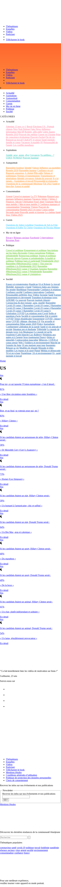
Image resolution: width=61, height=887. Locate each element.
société (30, 850)
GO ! (6, 800)
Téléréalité (41, 329)
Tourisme (49, 201)
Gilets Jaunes (49, 132)
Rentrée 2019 (12, 134)
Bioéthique (21, 289)
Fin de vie (50, 137)
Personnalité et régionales (46, 181)
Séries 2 (53, 199)
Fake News (35, 129)
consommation (7, 853)
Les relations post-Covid (36, 313)
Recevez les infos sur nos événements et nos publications (28, 794)
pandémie (54, 847)
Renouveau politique (28, 255)
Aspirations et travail (23, 181)
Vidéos (9, 31)
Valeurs (35, 168)
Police (40, 324)
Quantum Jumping (38, 269)
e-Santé (28, 287)
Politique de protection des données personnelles (28, 777)
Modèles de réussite (28, 348)
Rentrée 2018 (12, 170)
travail (37, 847)
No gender (11, 289)
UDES (9, 158)
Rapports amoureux (15, 173)
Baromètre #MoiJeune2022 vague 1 (22, 263)
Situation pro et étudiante (24, 329)
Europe (57, 295)
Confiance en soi (45, 170)
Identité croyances (25, 178)
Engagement (38, 318)
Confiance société (14, 292)
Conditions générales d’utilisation (21, 775)
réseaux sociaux (7, 850)
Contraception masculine (26, 340)
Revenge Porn (12, 240)
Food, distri (39, 201)
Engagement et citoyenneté (18, 297)
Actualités (35, 142)
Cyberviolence (46, 237)
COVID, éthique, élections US (26, 321)
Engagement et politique (35, 250)
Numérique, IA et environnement (36, 353)
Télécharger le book (15, 39)
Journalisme (49, 324)
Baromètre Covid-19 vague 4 (37, 308)
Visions (34, 207)
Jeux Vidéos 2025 (14, 215)
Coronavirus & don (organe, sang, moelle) (25, 303)
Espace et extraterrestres (17, 284)
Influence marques (23, 199)
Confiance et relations (50, 289)
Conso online (48, 209)
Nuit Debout (24, 129)
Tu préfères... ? (47, 155)
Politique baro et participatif (27, 261)
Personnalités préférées (16, 295)
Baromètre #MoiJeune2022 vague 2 (26, 267)
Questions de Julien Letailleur (20, 225)
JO (41, 142)
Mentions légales (14, 772)
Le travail (55, 284)
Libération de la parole (29, 326)
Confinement (12, 326)
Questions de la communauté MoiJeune (24, 183)
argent (23, 850)
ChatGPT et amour (32, 140)
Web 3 (21, 342)
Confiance (49, 292)
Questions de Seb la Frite (46, 225)
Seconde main (12, 212)
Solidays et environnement (37, 342)
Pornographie (33, 289)
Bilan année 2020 (28, 324)
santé (14, 847)
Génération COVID (15, 313)
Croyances (35, 155)
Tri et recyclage (13, 353)
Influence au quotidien (50, 168)
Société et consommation (33, 316)
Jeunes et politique (47, 255)
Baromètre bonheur (15, 168)
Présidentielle (36, 271)
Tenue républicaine (23, 318)
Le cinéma (50, 212)
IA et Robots (44, 284)
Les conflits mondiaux (23, 145)
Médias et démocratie (51, 350)
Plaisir (37, 350)
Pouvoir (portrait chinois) (38, 300)
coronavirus (5, 847)
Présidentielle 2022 (50, 261)
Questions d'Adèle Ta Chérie (19, 227)
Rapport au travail (14, 140)
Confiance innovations (33, 292)
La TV (34, 196)
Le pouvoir (21, 300)
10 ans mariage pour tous (33, 345)
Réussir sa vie (12, 348)
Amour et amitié (22, 186)
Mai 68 (20, 132)
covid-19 (21, 847)
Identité (28, 168)
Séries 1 (45, 199)
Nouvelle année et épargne (32, 212)
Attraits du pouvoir (43, 178)
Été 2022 (47, 183)
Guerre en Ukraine (46, 134)
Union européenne (36, 253)
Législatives (35, 274)
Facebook (34, 237)
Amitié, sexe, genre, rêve (17, 155)
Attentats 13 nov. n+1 (16, 126)
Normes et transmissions (28, 176)
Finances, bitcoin (14, 201)
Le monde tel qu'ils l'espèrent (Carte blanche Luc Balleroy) (29, 333)
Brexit (29, 126)
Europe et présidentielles (32, 258)
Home (3, 361)
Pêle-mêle (38, 173)
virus (17, 850)
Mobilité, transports (15, 287)
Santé (58, 212)
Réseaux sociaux (21, 237)
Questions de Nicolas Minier (46, 227)
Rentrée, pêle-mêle (33, 132)
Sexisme (44, 295)
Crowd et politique (14, 250)
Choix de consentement (17, 780)
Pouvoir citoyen (13, 258)
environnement (41, 850)
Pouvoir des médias (28, 134)
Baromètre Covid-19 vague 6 (37, 311)
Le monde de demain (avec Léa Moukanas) (32, 330)
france (27, 853)
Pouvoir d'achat (37, 137)
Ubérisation (27, 201)
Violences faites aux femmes (45, 287)
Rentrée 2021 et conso (30, 209)
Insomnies (50, 345)
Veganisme (25, 207)
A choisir (29, 173)
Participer (10, 34)
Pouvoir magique (31, 158)
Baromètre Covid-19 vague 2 (37, 305)
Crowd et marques (21, 196)
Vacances (25, 142)
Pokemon (42, 196)
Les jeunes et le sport (24, 350)
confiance (18, 853)
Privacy (9, 237)
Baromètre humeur (28, 170)
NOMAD (17, 158)
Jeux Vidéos (33, 295)
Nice (15, 129)
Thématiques (12, 26)
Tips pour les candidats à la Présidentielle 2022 (29, 265)
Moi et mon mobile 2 (29, 204)
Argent (9, 196)
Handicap (33, 284)
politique (30, 847)
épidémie (45, 847)
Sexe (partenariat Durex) (34, 337)
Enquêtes (10, 29)
